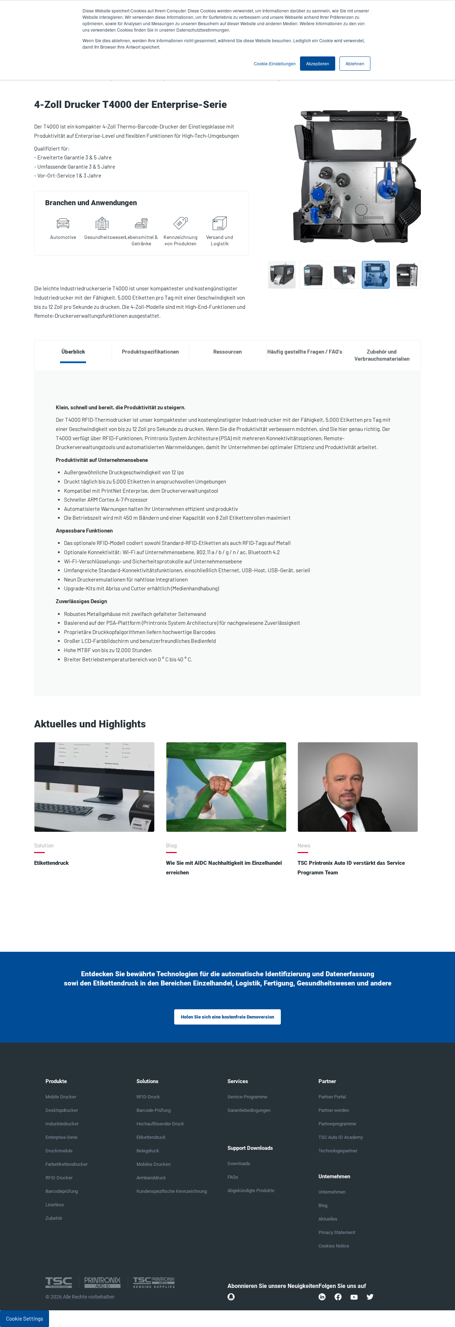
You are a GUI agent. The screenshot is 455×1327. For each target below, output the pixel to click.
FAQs (233, 1177)
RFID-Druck (148, 1096)
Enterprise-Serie (61, 1137)
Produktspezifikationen (150, 351)
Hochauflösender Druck (160, 1123)
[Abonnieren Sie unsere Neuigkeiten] (231, 1296)
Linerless (55, 1204)
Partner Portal (332, 1096)
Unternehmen (332, 1192)
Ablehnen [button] (355, 63)
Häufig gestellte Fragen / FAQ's (304, 351)
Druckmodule (59, 1150)
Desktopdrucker (62, 1110)
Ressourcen (227, 351)
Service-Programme (247, 1096)
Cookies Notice (333, 1246)
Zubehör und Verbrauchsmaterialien (382, 355)
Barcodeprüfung (62, 1191)
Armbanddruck (151, 1177)
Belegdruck (147, 1150)
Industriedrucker (62, 1123)
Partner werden (333, 1110)
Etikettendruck (51, 863)
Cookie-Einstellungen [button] (275, 63)
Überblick (73, 351)
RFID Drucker (59, 1177)
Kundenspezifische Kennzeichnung (171, 1191)
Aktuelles (327, 1219)
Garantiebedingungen (249, 1110)
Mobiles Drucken (153, 1164)
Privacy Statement (336, 1232)
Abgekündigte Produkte (251, 1190)
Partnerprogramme (337, 1123)
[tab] (73, 351)
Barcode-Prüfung (153, 1110)
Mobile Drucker (61, 1096)
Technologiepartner (337, 1150)
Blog (322, 1205)
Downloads (239, 1163)
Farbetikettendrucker (66, 1164)
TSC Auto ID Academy (340, 1137)
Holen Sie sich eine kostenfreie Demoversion (227, 1017)
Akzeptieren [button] (317, 63)
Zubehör (54, 1218)
